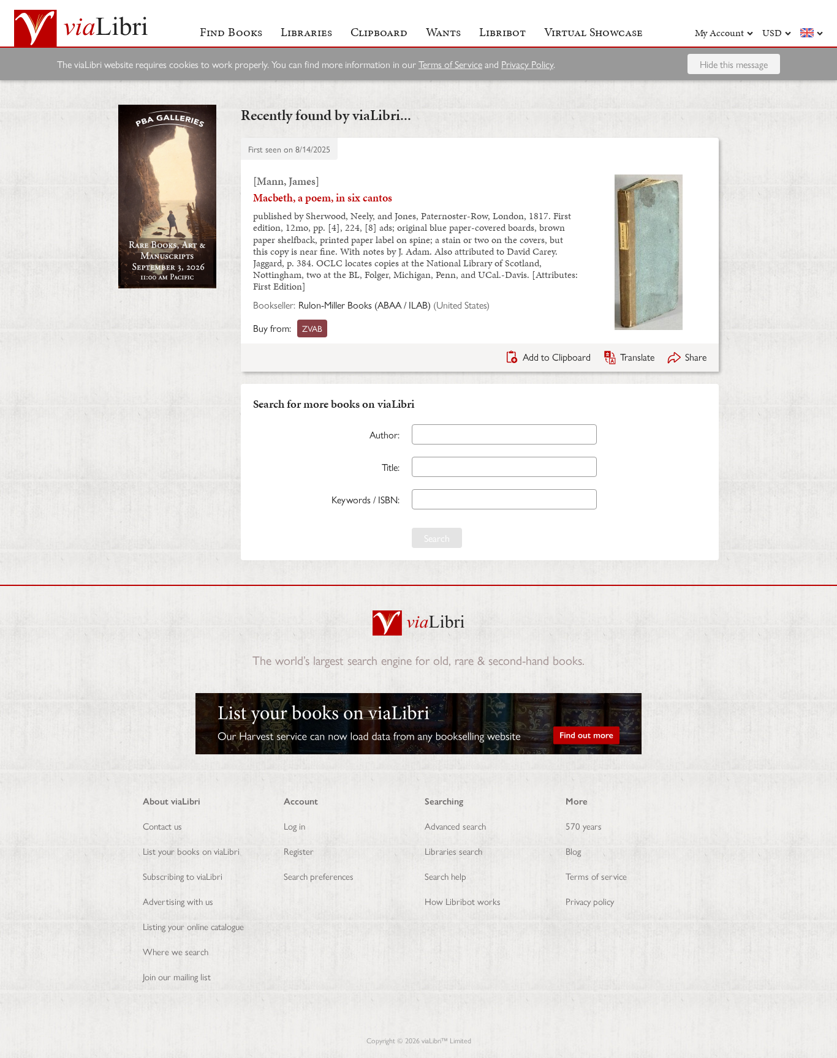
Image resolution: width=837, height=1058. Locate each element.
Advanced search (455, 825)
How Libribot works (463, 901)
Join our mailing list (177, 976)
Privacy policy (590, 901)
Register (299, 850)
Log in (294, 825)
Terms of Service (450, 64)
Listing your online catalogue (193, 926)
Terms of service (596, 875)
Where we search (175, 951)
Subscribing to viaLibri (182, 875)
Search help (445, 875)
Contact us (162, 825)
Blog (573, 850)
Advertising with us (178, 901)
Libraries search (453, 850)
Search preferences (319, 875)
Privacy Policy (527, 64)
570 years (584, 825)
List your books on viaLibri (191, 850)
